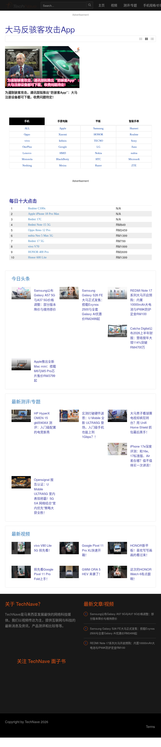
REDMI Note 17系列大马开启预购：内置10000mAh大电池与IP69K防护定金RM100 (141, 302)
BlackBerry (62, 159)
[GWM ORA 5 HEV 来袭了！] (69, 572)
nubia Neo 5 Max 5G (40, 235)
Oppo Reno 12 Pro (39, 230)
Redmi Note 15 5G (39, 224)
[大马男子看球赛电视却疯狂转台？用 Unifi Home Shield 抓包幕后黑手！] (117, 416)
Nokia (98, 153)
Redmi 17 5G (36, 241)
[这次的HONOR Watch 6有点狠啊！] (117, 572)
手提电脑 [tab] (62, 121)
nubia (134, 153)
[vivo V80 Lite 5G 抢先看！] (21, 548)
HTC (98, 159)
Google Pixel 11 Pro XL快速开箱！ (93, 550)
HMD (63, 153)
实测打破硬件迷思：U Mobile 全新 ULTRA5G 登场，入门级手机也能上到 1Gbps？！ (93, 425)
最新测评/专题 (26, 401)
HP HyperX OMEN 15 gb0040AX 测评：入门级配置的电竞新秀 (45, 422)
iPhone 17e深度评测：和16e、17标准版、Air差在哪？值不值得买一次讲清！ (141, 455)
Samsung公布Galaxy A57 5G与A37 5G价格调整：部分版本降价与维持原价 (45, 299)
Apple (62, 128)
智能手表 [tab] (134, 121)
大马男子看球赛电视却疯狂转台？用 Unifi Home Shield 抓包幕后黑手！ (141, 422)
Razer (98, 165)
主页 (101, 5)
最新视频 (21, 533)
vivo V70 (33, 246)
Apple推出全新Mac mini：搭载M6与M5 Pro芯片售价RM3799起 (45, 370)
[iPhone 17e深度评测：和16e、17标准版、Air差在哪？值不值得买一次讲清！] (117, 449)
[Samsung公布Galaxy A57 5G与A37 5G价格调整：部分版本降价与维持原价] (21, 293)
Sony (134, 140)
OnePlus (27, 146)
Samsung (98, 128)
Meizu (62, 165)
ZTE (133, 165)
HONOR (98, 134)
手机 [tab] (26, 121)
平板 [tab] (98, 121)
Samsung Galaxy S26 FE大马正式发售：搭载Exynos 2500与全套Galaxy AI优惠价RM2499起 (93, 304)
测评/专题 (130, 5)
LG (98, 146)
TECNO (98, 140)
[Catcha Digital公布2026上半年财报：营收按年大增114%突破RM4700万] (117, 331)
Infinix (63, 140)
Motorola (27, 159)
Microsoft (134, 159)
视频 (114, 5)
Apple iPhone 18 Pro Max (43, 213)
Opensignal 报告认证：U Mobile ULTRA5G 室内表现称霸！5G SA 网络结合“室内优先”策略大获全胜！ (45, 496)
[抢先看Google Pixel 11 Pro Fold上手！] (21, 572)
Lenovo (27, 153)
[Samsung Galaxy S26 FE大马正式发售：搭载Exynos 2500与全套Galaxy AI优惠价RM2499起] (69, 293)
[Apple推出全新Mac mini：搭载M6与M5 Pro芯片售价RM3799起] (21, 364)
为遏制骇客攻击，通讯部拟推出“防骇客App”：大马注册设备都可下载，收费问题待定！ (41, 95)
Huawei (134, 128)
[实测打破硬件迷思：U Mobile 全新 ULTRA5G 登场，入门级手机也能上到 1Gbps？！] (69, 416)
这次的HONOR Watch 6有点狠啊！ (141, 574)
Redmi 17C (35, 219)
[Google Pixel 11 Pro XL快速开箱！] (69, 548)
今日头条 (21, 278)
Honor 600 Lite (37, 257)
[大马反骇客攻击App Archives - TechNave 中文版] (20, 5)
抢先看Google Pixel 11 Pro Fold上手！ (43, 574)
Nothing (27, 165)
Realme (134, 134)
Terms (150, 726)
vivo (27, 140)
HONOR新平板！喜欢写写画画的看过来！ (141, 550)
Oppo (27, 134)
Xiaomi (62, 134)
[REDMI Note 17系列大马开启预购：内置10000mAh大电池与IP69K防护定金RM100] (117, 293)
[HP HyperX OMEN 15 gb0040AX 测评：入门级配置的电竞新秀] (21, 416)
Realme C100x (36, 208)
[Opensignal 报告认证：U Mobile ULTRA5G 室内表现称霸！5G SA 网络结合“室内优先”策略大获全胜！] (21, 482)
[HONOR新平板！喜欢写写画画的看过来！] (117, 548)
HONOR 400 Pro (38, 252)
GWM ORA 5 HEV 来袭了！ (92, 571)
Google (62, 146)
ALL (27, 128)
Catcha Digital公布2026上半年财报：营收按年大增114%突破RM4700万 (141, 337)
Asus (134, 146)
